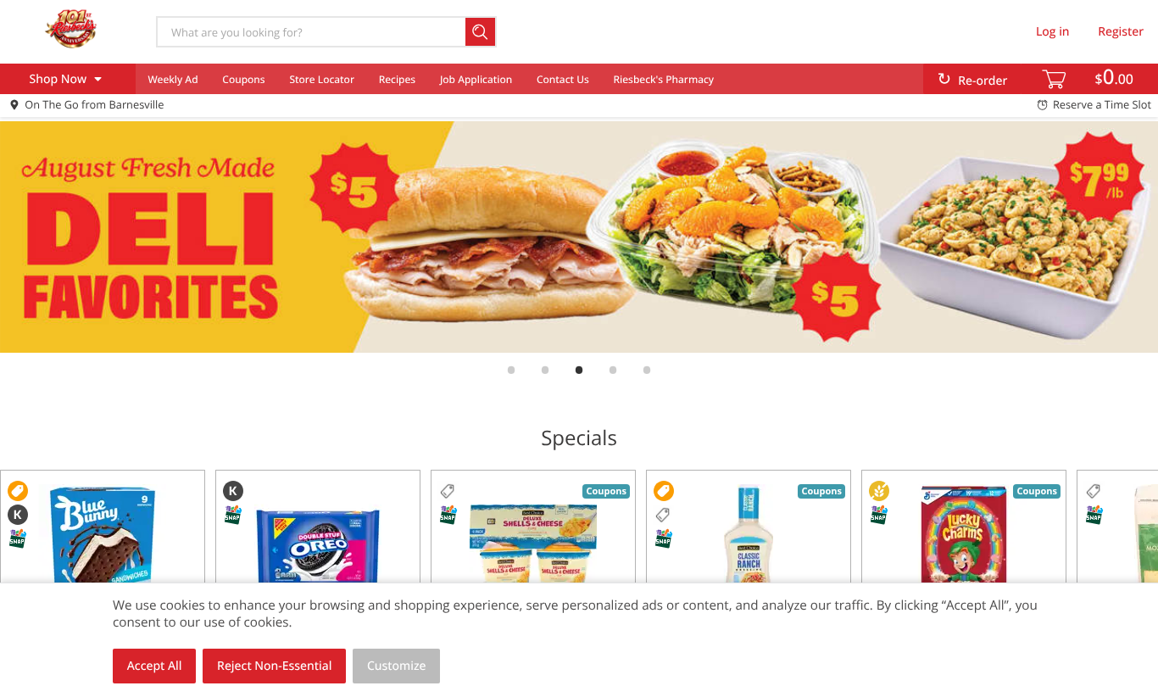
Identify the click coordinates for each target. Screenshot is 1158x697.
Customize (396, 666)
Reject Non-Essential (274, 666)
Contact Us (563, 79)
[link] (579, 237)
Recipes (397, 79)
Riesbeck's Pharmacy (664, 79)
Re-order (982, 81)
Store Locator (321, 79)
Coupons (243, 79)
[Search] (481, 31)
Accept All (154, 666)
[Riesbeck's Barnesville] (70, 31)
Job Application (476, 79)
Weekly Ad (173, 79)
